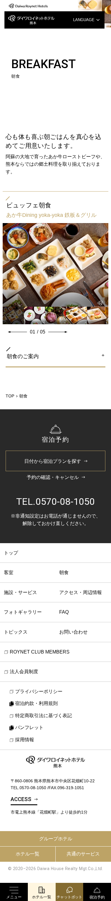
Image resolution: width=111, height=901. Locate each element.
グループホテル (55, 838)
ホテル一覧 (27, 853)
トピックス (16, 631)
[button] (17, 332)
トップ (11, 552)
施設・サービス (20, 592)
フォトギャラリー (23, 612)
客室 (8, 572)
